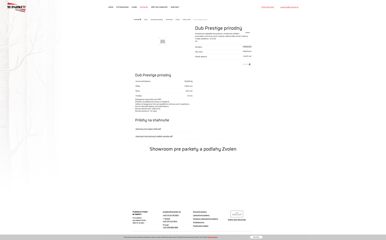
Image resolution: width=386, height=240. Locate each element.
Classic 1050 (186, 19)
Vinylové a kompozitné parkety (205, 219)
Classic (178, 19)
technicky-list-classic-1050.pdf (148, 129)
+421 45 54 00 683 (171, 215)
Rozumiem (256, 237)
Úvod (110, 7)
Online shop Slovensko (237, 219)
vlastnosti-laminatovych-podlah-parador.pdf (154, 136)
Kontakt (175, 7)
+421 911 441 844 (170, 221)
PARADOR (169, 19)
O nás (134, 7)
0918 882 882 (267, 7)
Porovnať (245, 64)
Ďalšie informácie (212, 237)
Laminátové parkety (156, 19)
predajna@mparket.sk (289, 7)
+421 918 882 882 (170, 227)
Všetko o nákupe (159, 7)
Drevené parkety (200, 212)
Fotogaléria (122, 7)
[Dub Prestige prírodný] (163, 41)
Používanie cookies (200, 226)
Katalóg (144, 7)
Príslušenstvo (198, 222)
